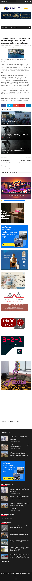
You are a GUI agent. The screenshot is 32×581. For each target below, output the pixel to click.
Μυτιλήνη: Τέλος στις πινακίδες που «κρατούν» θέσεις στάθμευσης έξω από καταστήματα (19, 438)
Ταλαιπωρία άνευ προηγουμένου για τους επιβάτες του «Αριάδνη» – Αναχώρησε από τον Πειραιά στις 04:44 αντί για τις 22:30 (20, 556)
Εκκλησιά (24, 45)
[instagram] (30, 2)
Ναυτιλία (11, 47)
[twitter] (25, 2)
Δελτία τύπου (19, 45)
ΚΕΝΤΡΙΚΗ (4, 27)
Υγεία (15, 47)
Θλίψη (3, 127)
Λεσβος (7, 47)
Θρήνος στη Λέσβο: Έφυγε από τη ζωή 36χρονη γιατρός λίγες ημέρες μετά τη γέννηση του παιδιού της (15, 149)
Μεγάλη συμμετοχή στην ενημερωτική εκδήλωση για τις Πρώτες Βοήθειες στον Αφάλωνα (15, 120)
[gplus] (28, 2)
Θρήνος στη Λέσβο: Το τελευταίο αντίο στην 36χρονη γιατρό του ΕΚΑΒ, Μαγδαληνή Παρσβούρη (15, 135)
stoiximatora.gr (14, 421)
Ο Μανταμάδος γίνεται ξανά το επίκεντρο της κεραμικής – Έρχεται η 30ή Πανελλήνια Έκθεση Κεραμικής (20, 549)
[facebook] (23, 2)
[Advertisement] (16, 407)
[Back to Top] (16, 579)
